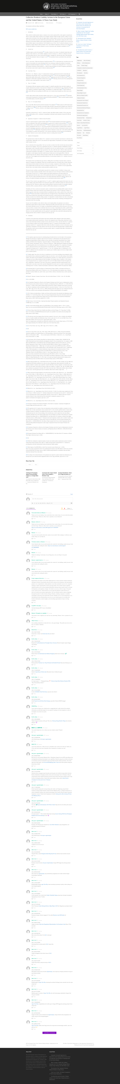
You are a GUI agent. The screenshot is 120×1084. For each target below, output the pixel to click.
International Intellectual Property (83, 107)
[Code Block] (46, 503)
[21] (27, 403)
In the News (79, 120)
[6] (26, 282)
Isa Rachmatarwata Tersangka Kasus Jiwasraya (47, 642)
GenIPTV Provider (36, 605)
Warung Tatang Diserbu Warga (59, 720)
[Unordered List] (42, 503)
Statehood (79, 132)
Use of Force (79, 137)
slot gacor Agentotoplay (48, 862)
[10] (27, 310)
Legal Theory (86, 127)
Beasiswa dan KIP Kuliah (58, 915)
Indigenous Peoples (81, 97)
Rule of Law (79, 130)
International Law (80, 110)
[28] (27, 454)
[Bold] (32, 503)
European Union (80, 80)
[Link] (48, 503)
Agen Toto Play (42, 982)
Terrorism (88, 132)
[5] (26, 279)
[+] (51, 503)
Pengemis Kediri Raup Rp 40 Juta (49, 853)
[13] (27, 328)
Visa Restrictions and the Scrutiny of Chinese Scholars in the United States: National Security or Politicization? (84, 51)
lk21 (46, 935)
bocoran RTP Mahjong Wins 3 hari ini (51, 762)
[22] (27, 408)
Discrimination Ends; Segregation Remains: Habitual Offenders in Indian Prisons (84, 40)
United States (85, 135)
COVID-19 (79, 70)
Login (71, 494)
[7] (26, 293)
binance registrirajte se (37, 560)
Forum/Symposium (80, 85)
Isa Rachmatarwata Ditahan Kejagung (46, 653)
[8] (26, 301)
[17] (27, 372)
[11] (27, 316)
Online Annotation (49, 22)
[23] (27, 427)
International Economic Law (82, 105)
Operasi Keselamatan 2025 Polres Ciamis (46, 804)
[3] (26, 268)
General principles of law (82, 87)
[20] (27, 400)
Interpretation (88, 117)
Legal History (79, 127)
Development (79, 72)
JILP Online (79, 150)
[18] (27, 388)
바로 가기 (34, 744)
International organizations (82, 115)
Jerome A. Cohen (86, 120)
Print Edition (79, 148)
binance (33, 532)
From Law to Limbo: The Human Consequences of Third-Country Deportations (83, 46)
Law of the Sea (84, 125)
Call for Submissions (86, 62)
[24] (27, 433)
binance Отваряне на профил (39, 613)
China (78, 65)
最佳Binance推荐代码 (37, 727)
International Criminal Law (82, 102)
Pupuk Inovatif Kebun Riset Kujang (42, 701)
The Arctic (79, 135)
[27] (27, 447)
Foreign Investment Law (81, 82)
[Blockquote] (44, 503)
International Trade (80, 117)
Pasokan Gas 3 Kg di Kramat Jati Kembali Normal (49, 662)
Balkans (78, 62)
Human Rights (80, 90)
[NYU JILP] (60, 6)
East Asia (86, 72)
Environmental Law (81, 75)
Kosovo (78, 125)
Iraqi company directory (38, 578)
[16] (27, 361)
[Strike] (38, 503)
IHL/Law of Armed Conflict (82, 95)
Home (78, 142)
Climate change (84, 65)
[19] (27, 391)
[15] (27, 339)
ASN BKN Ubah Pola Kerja (41, 691)
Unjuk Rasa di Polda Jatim (41, 671)
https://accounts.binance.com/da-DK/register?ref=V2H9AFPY (45, 527)
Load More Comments (49, 1032)
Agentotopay (49, 971)
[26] (27, 440)
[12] (27, 325)
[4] (26, 276)
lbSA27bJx (34, 629)
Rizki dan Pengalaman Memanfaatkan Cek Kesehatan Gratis (52, 924)
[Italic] (34, 503)
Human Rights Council (81, 92)
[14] (27, 331)
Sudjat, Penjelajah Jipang (52, 895)
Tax (83, 132)
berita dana (34, 638)
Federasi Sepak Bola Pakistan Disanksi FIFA (60, 681)
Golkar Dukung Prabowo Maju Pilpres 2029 (48, 906)
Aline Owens (35, 620)
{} (49, 503)
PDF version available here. (31, 29)
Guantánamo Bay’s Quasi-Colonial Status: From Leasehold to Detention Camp (49, 474)
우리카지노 (34, 706)
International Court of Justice (82, 100)
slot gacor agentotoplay (37, 735)
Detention (85, 70)
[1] (26, 237)
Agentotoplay (42, 873)
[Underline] (36, 503)
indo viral (34, 831)
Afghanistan (79, 60)
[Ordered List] (40, 503)
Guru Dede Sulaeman (54, 824)
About (78, 145)
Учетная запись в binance (38, 541)
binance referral (36, 521)
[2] (26, 254)
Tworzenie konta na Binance (39, 512)
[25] (27, 438)
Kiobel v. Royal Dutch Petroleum (83, 122)
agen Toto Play (44, 884)
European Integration (81, 77)
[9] (26, 305)
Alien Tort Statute (87, 60)
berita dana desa (46, 633)
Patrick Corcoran (40, 22)
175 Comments (59, 22)
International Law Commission (83, 112)
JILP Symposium (80, 153)
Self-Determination (87, 130)
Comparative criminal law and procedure (84, 67)
